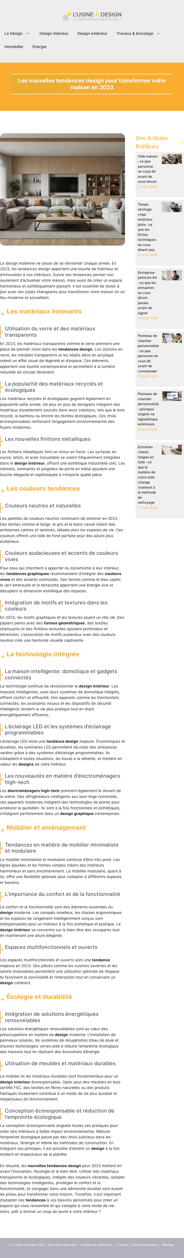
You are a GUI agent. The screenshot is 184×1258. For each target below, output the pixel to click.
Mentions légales (145, 1245)
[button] (28, 34)
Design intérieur (53, 33)
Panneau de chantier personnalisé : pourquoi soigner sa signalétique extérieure (148, 409)
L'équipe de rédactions (96, 1245)
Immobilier (14, 46)
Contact (122, 1245)
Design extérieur (92, 33)
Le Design (13, 33)
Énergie (39, 46)
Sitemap (168, 1245)
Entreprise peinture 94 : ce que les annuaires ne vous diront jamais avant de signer (147, 292)
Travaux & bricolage (134, 33)
